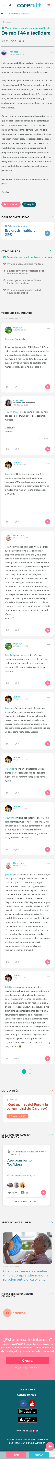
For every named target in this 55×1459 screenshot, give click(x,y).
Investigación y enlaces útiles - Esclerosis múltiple (24, 282)
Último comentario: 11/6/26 (21, 1175)
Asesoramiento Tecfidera (19, 1162)
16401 (15, 1192)
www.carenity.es (24, 1439)
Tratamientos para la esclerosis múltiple (27, 28)
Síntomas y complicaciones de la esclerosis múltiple (25, 272)
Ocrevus (19, 1313)
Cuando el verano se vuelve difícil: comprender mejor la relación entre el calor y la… (25, 1275)
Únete (27, 1360)
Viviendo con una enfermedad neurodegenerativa (24, 291)
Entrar (39, 1455)
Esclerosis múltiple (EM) (20, 232)
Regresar (7, 22)
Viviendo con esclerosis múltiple (25, 264)
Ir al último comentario (11, 318)
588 (26, 1192)
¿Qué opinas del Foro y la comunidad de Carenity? (27, 1106)
